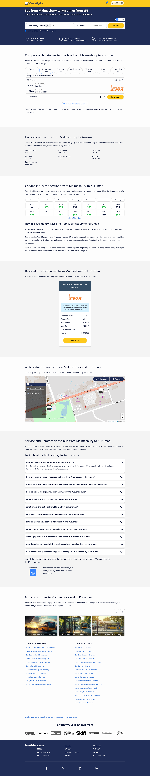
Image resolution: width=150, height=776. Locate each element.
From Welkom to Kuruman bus (85, 703)
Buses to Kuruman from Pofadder (86, 681)
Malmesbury (102, 379)
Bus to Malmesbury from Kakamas (38, 662)
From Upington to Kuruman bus (86, 692)
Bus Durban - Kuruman (83, 666)
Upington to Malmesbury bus (36, 681)
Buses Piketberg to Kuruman (85, 677)
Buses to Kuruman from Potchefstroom (88, 684)
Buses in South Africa (42, 717)
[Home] (34, 3)
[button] (49, 407)
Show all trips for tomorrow (76, 104)
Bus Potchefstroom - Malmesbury (37, 673)
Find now (115, 97)
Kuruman (117, 379)
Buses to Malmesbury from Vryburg (38, 684)
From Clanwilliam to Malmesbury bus (39, 651)
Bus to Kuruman (71, 717)
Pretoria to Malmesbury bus (35, 677)
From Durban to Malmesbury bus (37, 659)
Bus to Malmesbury (57, 717)
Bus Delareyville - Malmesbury (36, 655)
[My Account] (106, 3)
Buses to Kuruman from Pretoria (86, 688)
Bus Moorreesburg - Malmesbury (37, 670)
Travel (68, 755)
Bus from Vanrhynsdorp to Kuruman (87, 695)
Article (96, 752)
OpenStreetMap (113, 421)
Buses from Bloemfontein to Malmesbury (40, 648)
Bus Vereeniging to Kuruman (85, 699)
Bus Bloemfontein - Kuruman (85, 655)
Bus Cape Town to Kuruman (84, 659)
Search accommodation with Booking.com (41, 31)
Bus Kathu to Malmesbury (35, 666)
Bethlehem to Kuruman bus (84, 651)
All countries (99, 755)
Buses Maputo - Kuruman (84, 673)
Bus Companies (43, 755)
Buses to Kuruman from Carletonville (88, 662)
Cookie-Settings (72, 752)
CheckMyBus (29, 717)
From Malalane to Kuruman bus (86, 670)
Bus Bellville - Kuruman (83, 648)
